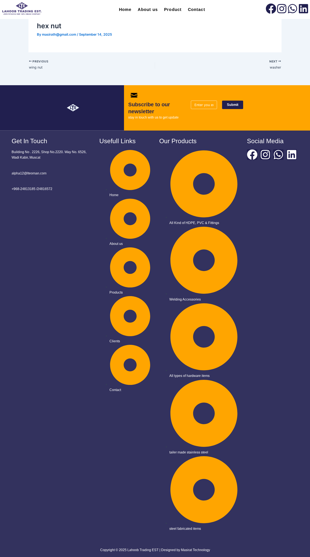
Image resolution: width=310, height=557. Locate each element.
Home (125, 9)
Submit (232, 105)
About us (148, 9)
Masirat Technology (195, 550)
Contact (196, 9)
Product (173, 9)
